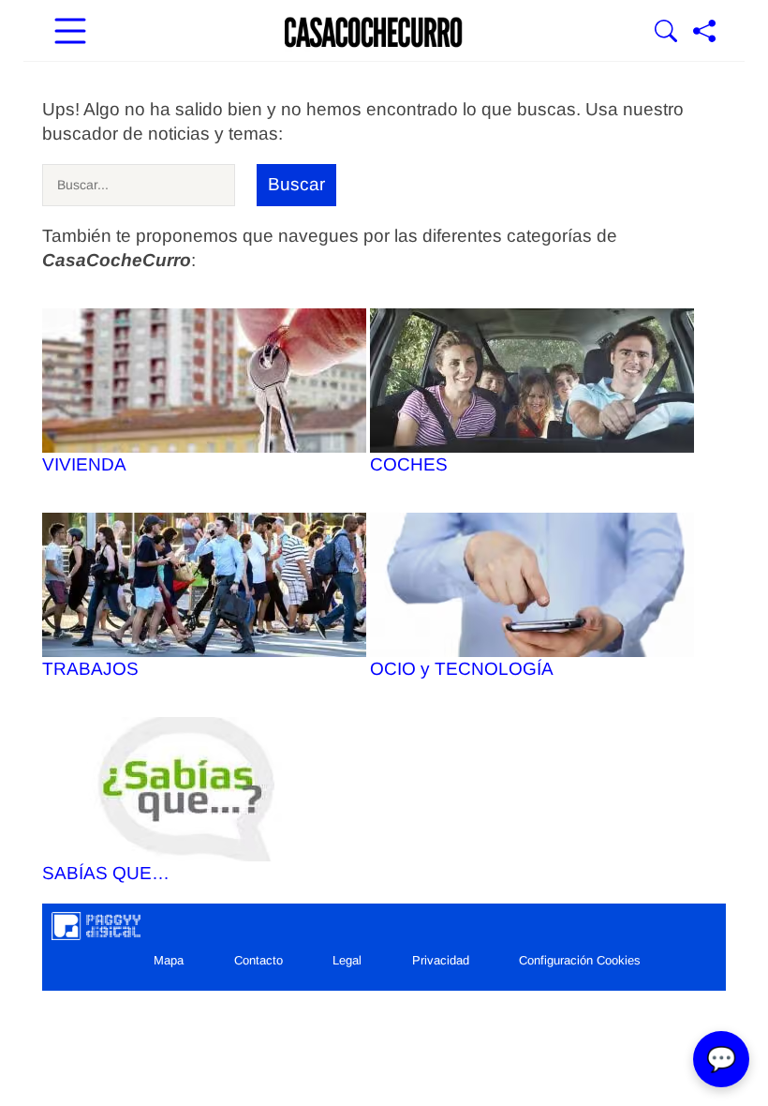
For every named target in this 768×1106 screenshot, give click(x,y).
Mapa (169, 960)
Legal (347, 960)
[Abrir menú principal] (70, 32)
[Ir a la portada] (374, 33)
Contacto (258, 960)
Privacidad (440, 960)
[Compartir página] (704, 33)
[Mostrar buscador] (666, 33)
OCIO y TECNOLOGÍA (462, 669)
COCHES (409, 464)
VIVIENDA (84, 464)
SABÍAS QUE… (106, 873)
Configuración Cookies (580, 960)
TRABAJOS (90, 669)
